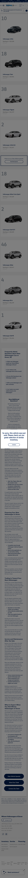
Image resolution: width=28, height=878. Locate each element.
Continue (14, 444)
